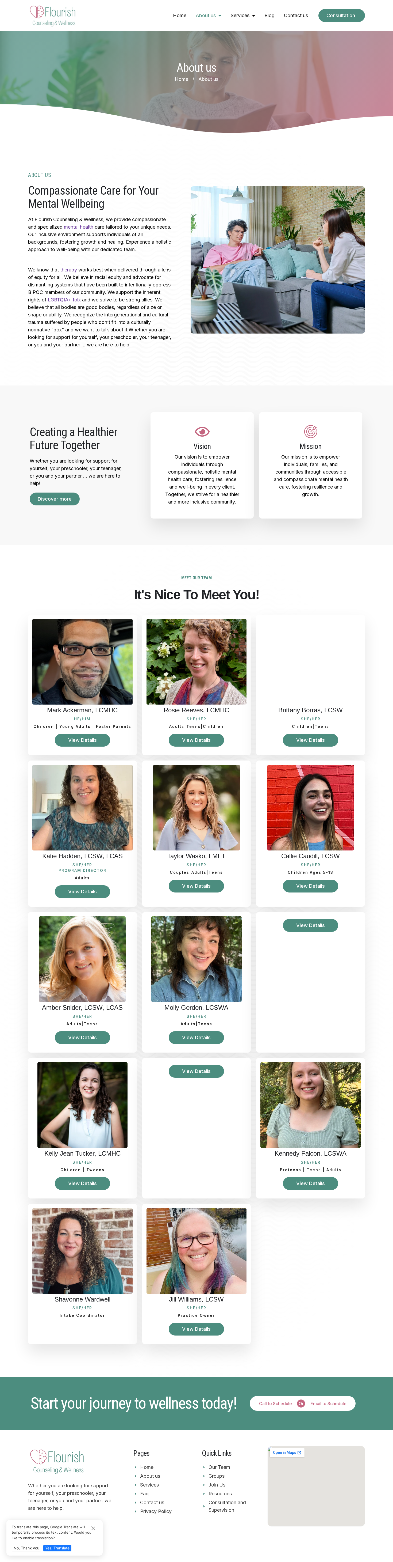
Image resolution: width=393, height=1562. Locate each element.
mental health (78, 227)
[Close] (93, 1528)
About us (206, 15)
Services (240, 15)
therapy (68, 270)
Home (179, 15)
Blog (269, 15)
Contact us (296, 15)
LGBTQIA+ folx (64, 299)
